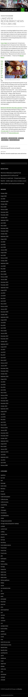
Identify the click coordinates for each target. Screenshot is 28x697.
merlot (2, 585)
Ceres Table (4, 138)
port (2, 612)
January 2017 (4, 365)
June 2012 (3, 454)
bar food (3, 477)
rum (2, 623)
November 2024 (4, 201)
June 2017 (3, 352)
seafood (2, 631)
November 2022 (4, 231)
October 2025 (4, 193)
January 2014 (4, 449)
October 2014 (4, 438)
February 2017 (4, 363)
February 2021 (4, 258)
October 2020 (4, 260)
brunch (2, 491)
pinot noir (3, 604)
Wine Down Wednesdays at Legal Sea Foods (11, 172)
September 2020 (4, 263)
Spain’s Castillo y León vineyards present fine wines (12, 183)
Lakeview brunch (13, 138)
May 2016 (3, 387)
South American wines (6, 644)
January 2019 (4, 309)
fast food (3, 539)
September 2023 (4, 220)
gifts (2, 556)
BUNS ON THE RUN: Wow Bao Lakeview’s (11, 107)
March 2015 (3, 425)
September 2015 (4, 408)
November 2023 (4, 215)
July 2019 (3, 293)
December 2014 (4, 433)
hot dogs (3, 566)
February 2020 (4, 276)
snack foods (3, 634)
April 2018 (3, 328)
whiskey (2, 666)
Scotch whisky (4, 628)
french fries (3, 550)
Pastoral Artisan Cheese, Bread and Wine (2, 70)
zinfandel (3, 677)
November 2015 (4, 403)
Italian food (3, 572)
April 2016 (3, 390)
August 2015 (4, 411)
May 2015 (3, 419)
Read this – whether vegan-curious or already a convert (13, 180)
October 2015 (4, 406)
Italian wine (3, 574)
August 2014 (4, 443)
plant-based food (5, 609)
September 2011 (4, 457)
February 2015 (4, 427)
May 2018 (3, 325)
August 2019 (4, 290)
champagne (3, 510)
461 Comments (21, 26)
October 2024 (4, 204)
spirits (2, 655)
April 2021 (3, 255)
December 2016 (4, 368)
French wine (3, 553)
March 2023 (3, 225)
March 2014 (3, 446)
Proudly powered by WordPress (7, 695)
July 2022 (3, 241)
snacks (2, 636)
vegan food (3, 663)
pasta (2, 596)
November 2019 (4, 285)
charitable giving (4, 515)
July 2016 (3, 381)
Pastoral (21, 138)
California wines (4, 502)
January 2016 (4, 398)
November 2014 (4, 435)
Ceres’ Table (4, 43)
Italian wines (4, 577)
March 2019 (3, 303)
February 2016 (4, 395)
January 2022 (4, 250)
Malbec (2, 582)
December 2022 (4, 228)
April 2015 (3, 422)
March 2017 (3, 360)
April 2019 (3, 301)
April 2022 (3, 247)
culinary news (4, 534)
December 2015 (4, 400)
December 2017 (4, 336)
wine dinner (3, 674)
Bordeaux (3, 488)
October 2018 (4, 314)
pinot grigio (3, 599)
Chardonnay (3, 512)
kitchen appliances (5, 580)
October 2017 (4, 341)
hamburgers (3, 558)
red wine (3, 615)
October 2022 (4, 233)
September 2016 (4, 376)
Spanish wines (4, 647)
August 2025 (4, 196)
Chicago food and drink (7, 15)
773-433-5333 (4, 131)
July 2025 (3, 198)
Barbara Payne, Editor (12, 26)
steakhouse (3, 658)
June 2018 (3, 322)
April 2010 (3, 462)
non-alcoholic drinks (5, 588)
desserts (3, 537)
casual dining (4, 504)
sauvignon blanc (4, 626)
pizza (2, 607)
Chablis (2, 507)
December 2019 (4, 282)
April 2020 (3, 271)
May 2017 (3, 355)
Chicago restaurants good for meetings (10, 523)
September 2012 (4, 451)
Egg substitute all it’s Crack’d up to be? (9, 175)
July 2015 (3, 414)
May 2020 (3, 268)
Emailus (20, 689)
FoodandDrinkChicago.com (9, 10)
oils (1, 591)
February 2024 (4, 209)
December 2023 (4, 212)
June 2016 (3, 384)
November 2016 (4, 371)
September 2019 (4, 287)
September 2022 (4, 236)
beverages (3, 483)
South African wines (5, 642)
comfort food (4, 529)
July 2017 (3, 349)
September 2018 (4, 317)
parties (2, 593)
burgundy (3, 494)
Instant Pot (3, 569)
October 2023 (4, 217)
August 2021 (4, 252)
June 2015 (3, 416)
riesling (2, 617)
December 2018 (4, 311)
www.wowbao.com (14, 133)
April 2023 (3, 223)
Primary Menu (26, 10)
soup (2, 639)
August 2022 (4, 239)
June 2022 (3, 244)
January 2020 (4, 279)
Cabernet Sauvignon (5, 496)
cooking (2, 531)
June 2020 (3, 266)
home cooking (4, 564)
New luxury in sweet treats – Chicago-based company (13, 178)
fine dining (3, 542)
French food (3, 547)
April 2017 (3, 357)
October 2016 (4, 373)
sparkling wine (4, 652)
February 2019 (4, 306)
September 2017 (4, 344)
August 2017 (4, 346)
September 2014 (4, 441)
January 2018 (4, 333)
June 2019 (3, 295)
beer (2, 480)
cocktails (3, 526)
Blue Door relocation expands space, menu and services (13, 152)
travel (2, 661)
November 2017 (4, 338)
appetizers (3, 475)
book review (3, 486)
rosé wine (3, 620)
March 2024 (3, 206)
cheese (2, 518)
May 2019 (3, 298)
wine (2, 671)
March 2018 (3, 330)
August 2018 (4, 320)
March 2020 (3, 274)
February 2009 (4, 465)
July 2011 (3, 460)
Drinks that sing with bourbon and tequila (10, 147)
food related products (6, 545)
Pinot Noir (3, 601)
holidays (3, 561)
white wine (3, 669)
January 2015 (4, 430)
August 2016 (4, 379)
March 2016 (3, 392)
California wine (4, 499)
